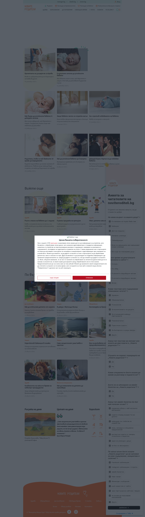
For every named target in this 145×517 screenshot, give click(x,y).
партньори (53, 243)
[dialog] (72, 259)
